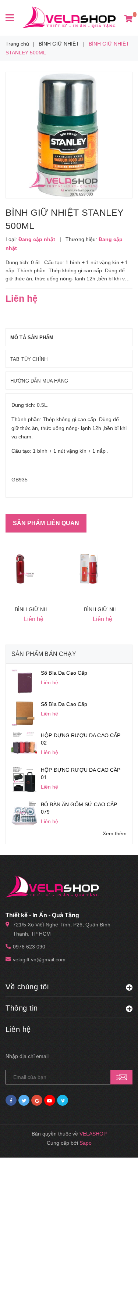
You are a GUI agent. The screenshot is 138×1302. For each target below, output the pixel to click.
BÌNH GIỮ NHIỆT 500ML (44, 609)
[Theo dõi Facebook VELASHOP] (11, 1100)
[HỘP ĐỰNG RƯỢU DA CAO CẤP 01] (24, 779)
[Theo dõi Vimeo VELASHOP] (62, 1100)
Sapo (85, 1143)
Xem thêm (115, 833)
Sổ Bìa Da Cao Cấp (64, 673)
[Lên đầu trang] (117, 1287)
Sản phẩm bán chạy (43, 654)
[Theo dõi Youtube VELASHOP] (49, 1100)
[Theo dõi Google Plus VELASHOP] (36, 1100)
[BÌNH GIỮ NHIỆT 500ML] (20, 569)
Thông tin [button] (22, 1008)
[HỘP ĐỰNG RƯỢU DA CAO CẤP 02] (24, 744)
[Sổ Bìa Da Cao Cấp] (24, 682)
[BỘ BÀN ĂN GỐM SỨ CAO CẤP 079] (24, 813)
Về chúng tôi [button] (27, 987)
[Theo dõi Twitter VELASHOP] (23, 1100)
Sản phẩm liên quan (46, 523)
